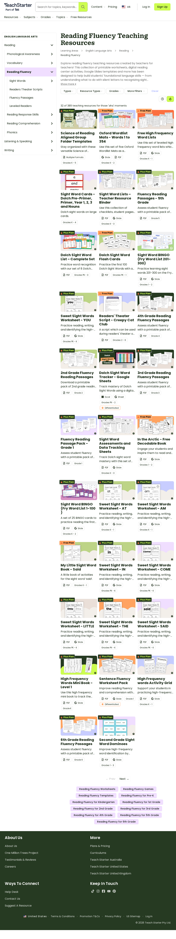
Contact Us (12, 899)
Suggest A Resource (18, 906)
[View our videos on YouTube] (109, 891)
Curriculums (98, 853)
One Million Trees (21, 853)
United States (36, 916)
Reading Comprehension (23, 123)
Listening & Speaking (18, 141)
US (128, 7)
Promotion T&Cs (90, 916)
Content (97, 7)
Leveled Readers (20, 106)
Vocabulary (15, 63)
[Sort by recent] (162, 99)
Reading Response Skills (23, 114)
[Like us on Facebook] (103, 891)
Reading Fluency (19, 72)
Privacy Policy (113, 916)
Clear (155, 91)
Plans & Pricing (100, 846)
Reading (9, 45)
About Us (11, 846)
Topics (61, 17)
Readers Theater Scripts (25, 89)
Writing (9, 150)
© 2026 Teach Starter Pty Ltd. (153, 922)
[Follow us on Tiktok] (92, 891)
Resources (11, 17)
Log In (149, 916)
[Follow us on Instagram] (98, 891)
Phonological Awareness (23, 54)
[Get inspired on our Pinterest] (114, 891)
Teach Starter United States (109, 867)
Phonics (12, 132)
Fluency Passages (21, 98)
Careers (10, 867)
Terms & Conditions (63, 916)
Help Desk (11, 892)
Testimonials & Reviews (20, 860)
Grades (46, 17)
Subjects (30, 17)
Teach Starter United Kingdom (110, 873)
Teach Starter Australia (106, 860)
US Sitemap (133, 916)
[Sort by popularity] (170, 99)
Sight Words (17, 81)
